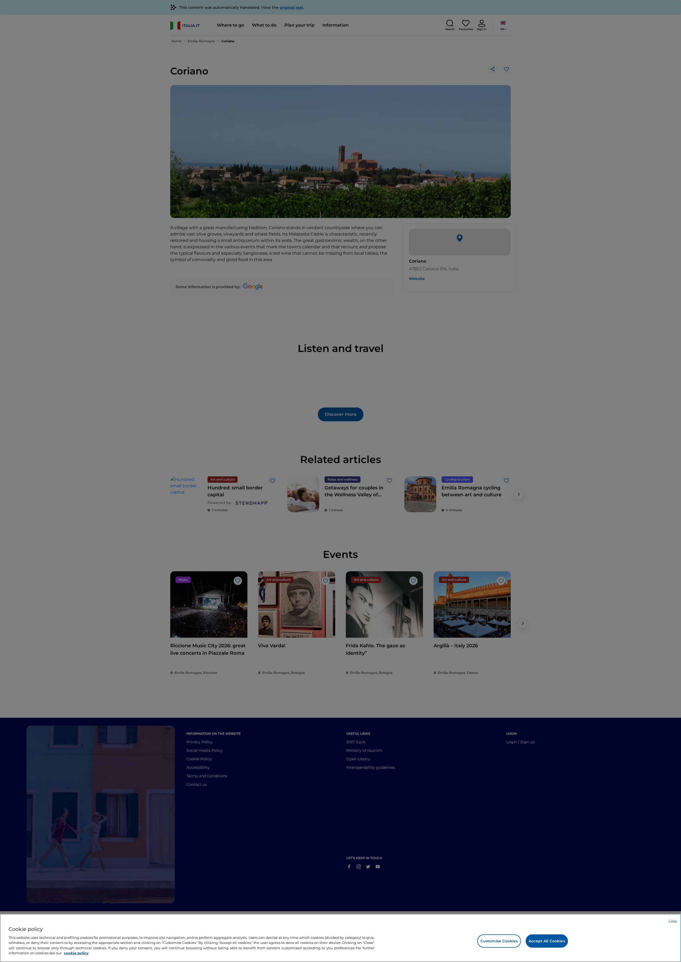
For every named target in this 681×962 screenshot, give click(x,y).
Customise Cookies (499, 941)
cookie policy (76, 953)
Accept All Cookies (547, 941)
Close (673, 921)
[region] (340, 938)
